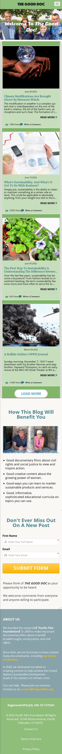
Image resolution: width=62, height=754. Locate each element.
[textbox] (31, 24)
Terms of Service (31, 739)
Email (6, 549)
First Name (9, 536)
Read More (47, 117)
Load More (31, 393)
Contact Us (31, 729)
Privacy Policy (31, 749)
